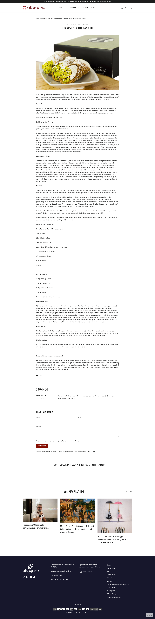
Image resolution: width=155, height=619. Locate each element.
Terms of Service (86, 451)
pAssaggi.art (111, 590)
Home (37, 18)
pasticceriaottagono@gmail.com (61, 571)
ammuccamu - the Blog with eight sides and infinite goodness (56, 18)
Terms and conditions (113, 597)
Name (38, 417)
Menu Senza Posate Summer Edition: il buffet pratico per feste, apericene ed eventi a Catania (77, 529)
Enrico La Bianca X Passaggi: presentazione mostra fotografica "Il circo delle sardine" (113, 539)
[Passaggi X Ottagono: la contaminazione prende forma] (40, 510)
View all (128, 491)
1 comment (72, 24)
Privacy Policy (73, 451)
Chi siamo (110, 578)
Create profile (111, 574)
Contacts (109, 581)
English (76, 604)
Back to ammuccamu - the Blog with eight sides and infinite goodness (79, 465)
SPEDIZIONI (73, 8)
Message (38, 426)
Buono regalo (111, 568)
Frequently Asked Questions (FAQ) (118, 584)
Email (79, 417)
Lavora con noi (111, 587)
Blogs (109, 565)
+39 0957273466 (56, 575)
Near (108, 571)
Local (60, 8)
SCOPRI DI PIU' (89, 8)
